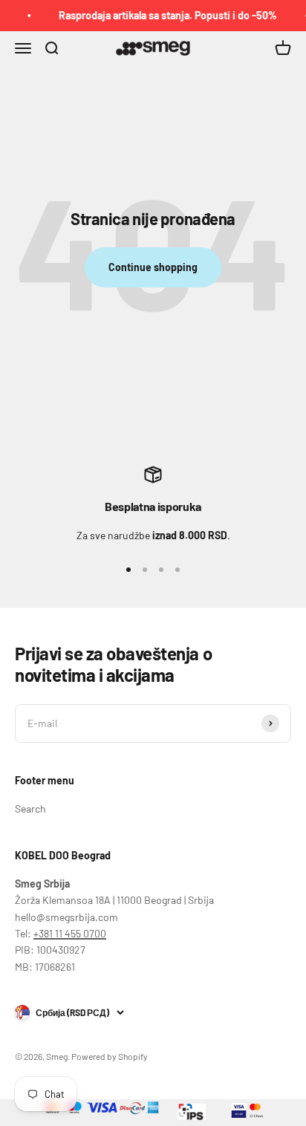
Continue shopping (153, 267)
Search (30, 808)
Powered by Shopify (109, 1056)
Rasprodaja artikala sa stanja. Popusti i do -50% (165, 15)
